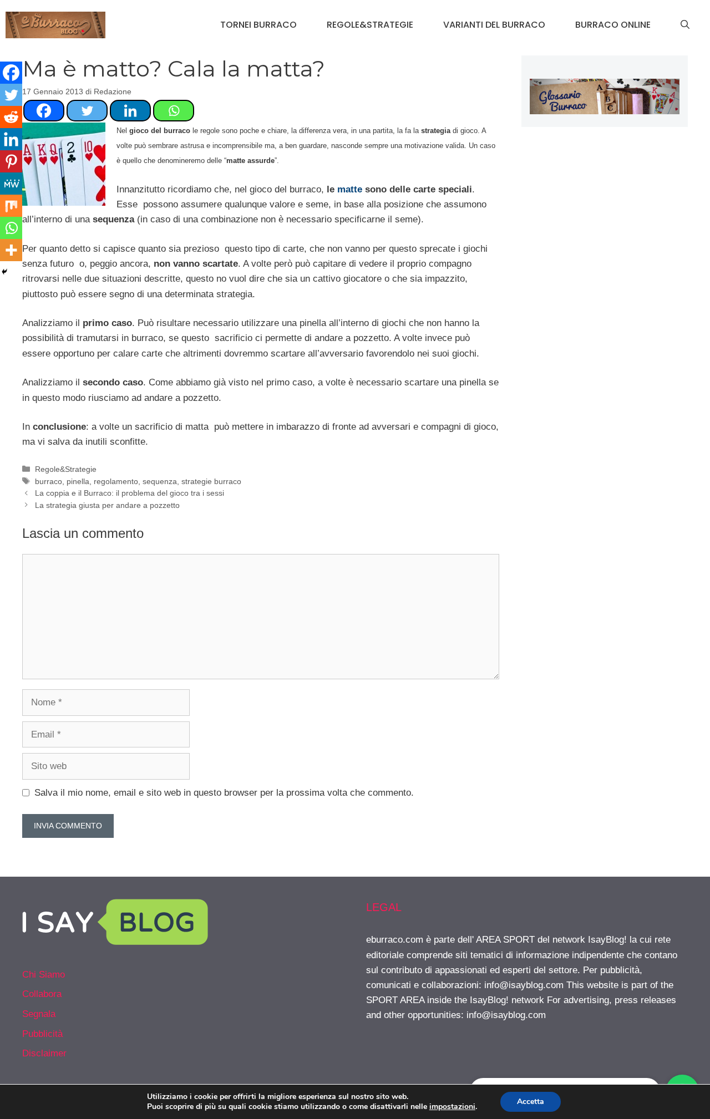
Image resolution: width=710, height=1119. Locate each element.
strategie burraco (211, 481)
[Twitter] (87, 110)
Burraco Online (613, 24)
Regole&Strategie (370, 24)
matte (349, 189)
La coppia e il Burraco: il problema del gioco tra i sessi (129, 493)
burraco (48, 481)
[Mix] (11, 206)
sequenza (160, 481)
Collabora (42, 994)
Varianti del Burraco (494, 24)
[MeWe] (11, 183)
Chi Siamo (43, 974)
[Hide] (4, 271)
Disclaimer (44, 1053)
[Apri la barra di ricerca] (685, 25)
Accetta (530, 1101)
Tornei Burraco (258, 24)
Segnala (38, 1014)
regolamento (116, 481)
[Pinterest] (11, 161)
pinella (78, 481)
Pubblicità (42, 1034)
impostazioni (452, 1107)
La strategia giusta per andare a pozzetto (107, 505)
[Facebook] (43, 110)
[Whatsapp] (173, 110)
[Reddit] (11, 117)
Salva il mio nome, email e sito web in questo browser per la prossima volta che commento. (224, 792)
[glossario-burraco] (604, 111)
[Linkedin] (130, 110)
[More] (11, 250)
